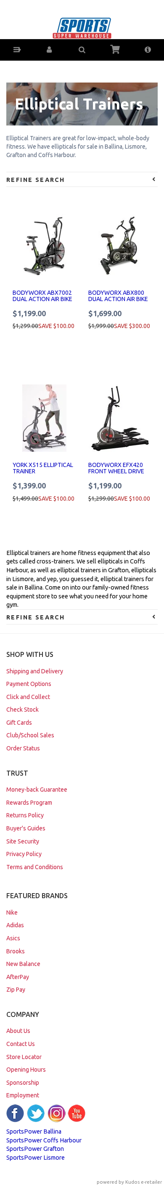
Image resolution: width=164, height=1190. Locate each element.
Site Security (22, 841)
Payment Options (28, 683)
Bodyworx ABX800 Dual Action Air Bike (118, 295)
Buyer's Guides (25, 828)
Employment (22, 1095)
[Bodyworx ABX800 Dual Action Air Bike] (119, 246)
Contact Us (20, 1044)
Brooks (15, 951)
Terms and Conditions (34, 867)
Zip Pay (15, 989)
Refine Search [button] (35, 179)
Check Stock (22, 709)
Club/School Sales (30, 735)
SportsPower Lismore (35, 1157)
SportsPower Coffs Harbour (44, 1140)
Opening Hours (26, 1069)
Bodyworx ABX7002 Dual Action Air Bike (42, 295)
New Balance (23, 964)
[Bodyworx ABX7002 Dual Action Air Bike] (44, 246)
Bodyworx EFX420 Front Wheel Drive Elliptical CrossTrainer (116, 474)
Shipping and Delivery (34, 671)
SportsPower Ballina (33, 1131)
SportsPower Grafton (35, 1148)
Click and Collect (28, 697)
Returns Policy (25, 815)
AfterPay (17, 977)
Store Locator (24, 1057)
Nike (12, 912)
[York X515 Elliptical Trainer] (44, 418)
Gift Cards (19, 722)
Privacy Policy (24, 854)
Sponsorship (22, 1082)
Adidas (15, 925)
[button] (17, 50)
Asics (13, 938)
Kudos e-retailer (143, 1182)
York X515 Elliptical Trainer (43, 468)
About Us (18, 1030)
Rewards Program (29, 802)
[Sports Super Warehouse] (82, 27)
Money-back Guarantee (36, 789)
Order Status (23, 748)
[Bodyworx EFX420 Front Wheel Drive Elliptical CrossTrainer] (119, 418)
